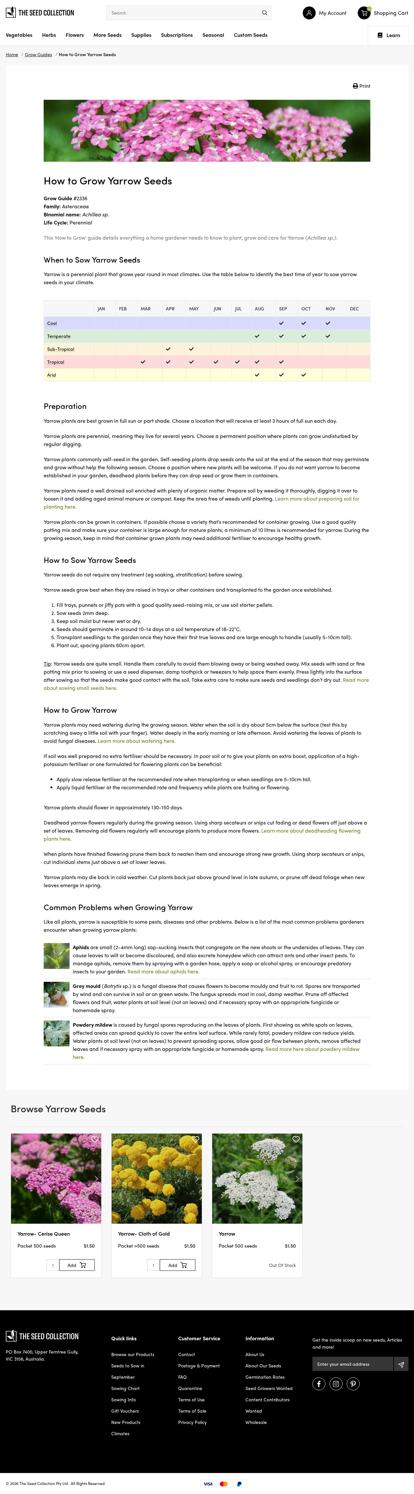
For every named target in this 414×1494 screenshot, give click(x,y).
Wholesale (256, 1422)
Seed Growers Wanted (269, 1388)
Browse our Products (132, 1354)
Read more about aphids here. (163, 971)
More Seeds (107, 34)
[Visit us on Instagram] (336, 1383)
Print (364, 85)
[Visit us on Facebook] (318, 1383)
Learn (393, 35)
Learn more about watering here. (137, 740)
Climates (120, 1433)
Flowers (75, 34)
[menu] (264, 12)
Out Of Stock (282, 1265)
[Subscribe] (401, 1364)
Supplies (141, 34)
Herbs (49, 34)
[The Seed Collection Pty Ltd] (40, 11)
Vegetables (19, 34)
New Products (125, 1422)
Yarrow (227, 1233)
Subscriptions (177, 34)
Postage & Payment (199, 1365)
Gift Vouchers (125, 1410)
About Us (254, 1354)
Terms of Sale (192, 1410)
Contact (186, 1354)
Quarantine (190, 1388)
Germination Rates (265, 1377)
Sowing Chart (125, 1388)
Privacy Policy (192, 1422)
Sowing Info (123, 1399)
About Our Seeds (263, 1365)
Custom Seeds (250, 34)
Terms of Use (191, 1399)
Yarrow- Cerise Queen (43, 1233)
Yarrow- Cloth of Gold (144, 1233)
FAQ (182, 1377)
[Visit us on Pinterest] (353, 1383)
